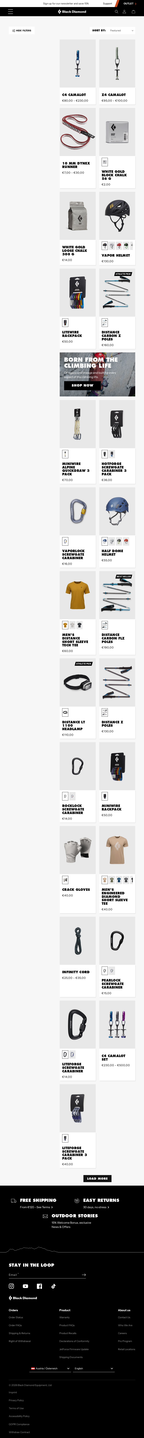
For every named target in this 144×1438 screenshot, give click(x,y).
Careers (122, 1333)
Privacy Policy (16, 1400)
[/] (72, 11)
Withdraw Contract (19, 1432)
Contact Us (124, 1317)
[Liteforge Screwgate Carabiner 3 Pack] (78, 1108)
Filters (23, 30)
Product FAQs (67, 1325)
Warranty (64, 1317)
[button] (116, 11)
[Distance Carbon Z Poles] (117, 293)
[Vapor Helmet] (117, 216)
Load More (97, 1178)
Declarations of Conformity (74, 1341)
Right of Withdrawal (20, 1341)
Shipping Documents (71, 1357)
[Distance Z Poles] (117, 682)
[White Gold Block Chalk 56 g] (117, 132)
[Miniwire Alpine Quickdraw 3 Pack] (78, 424)
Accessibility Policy (19, 1416)
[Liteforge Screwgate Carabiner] (78, 1025)
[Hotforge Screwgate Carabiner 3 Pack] (117, 424)
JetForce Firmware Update (74, 1349)
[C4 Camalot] (78, 63)
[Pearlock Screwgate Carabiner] (117, 941)
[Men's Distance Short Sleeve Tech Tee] (78, 595)
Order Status (16, 1317)
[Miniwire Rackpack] (117, 766)
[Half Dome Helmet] (117, 511)
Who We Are (125, 1325)
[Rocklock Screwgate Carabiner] (78, 766)
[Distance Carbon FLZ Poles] (117, 595)
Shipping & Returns (19, 1333)
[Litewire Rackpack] (78, 293)
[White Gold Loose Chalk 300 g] (78, 216)
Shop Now (82, 385)
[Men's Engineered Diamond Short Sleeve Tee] (117, 850)
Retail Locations (126, 1349)
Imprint (13, 1392)
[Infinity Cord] (78, 941)
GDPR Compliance (19, 1424)
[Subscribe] (84, 1274)
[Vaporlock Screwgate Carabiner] (78, 511)
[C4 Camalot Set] (117, 1025)
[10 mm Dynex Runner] (78, 132)
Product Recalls (67, 1333)
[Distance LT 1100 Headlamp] (78, 682)
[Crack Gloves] (78, 850)
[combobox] (50, 1368)
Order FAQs (15, 1325)
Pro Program (125, 1341)
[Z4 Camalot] (117, 63)
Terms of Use (16, 1408)
